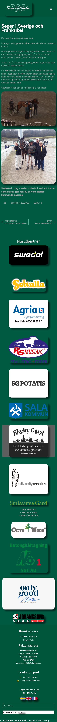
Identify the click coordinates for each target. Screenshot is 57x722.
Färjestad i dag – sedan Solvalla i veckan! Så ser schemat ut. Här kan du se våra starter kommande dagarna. (28, 191)
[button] (51, 8)
